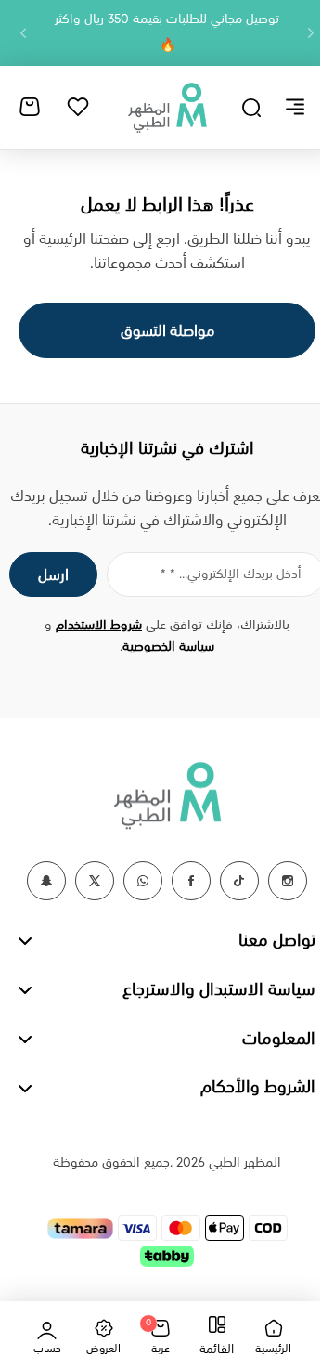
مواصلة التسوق (167, 332)
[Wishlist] (78, 106)
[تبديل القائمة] (295, 106)
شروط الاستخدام (99, 625)
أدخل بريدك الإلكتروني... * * (231, 574)
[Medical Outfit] (167, 107)
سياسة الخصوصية (168, 646)
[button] (311, 33)
